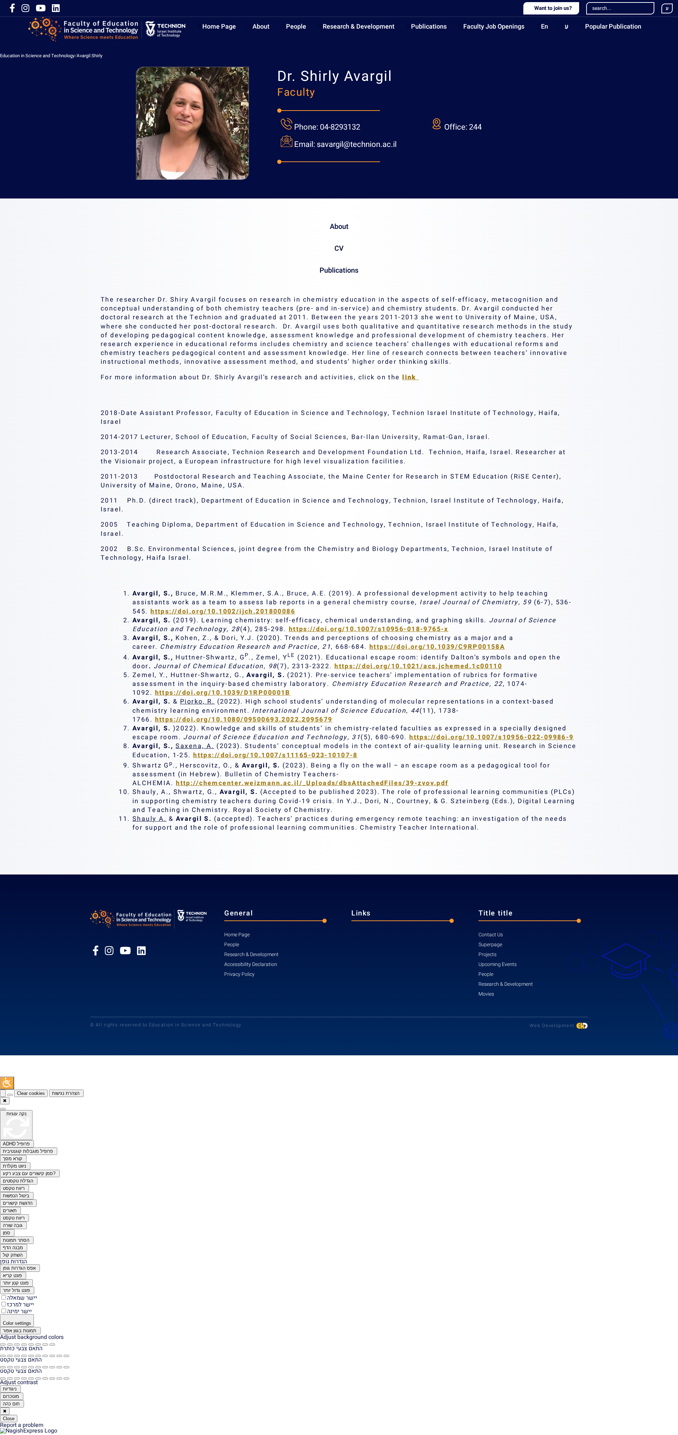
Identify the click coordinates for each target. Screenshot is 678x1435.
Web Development (553, 1025)
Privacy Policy (239, 974)
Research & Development (358, 26)
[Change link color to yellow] (52, 1378)
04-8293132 (340, 127)
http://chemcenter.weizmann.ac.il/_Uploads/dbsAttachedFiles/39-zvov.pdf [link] (312, 783)
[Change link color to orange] (38, 1378)
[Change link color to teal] (45, 1378)
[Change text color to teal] (45, 1367)
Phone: (307, 127)
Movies (486, 994)
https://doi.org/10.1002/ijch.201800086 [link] (222, 611)
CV (339, 248)
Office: (456, 127)
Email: (305, 144)
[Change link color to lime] (66, 1378)
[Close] (3, 1093)
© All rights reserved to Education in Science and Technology (165, 1024)
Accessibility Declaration (250, 964)
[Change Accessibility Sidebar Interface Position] (10, 1095)
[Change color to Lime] (66, 1356)
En (544, 26)
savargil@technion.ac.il (357, 144)
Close (8, 1418)
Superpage (490, 944)
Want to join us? (552, 8)
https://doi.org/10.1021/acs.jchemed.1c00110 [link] (418, 666)
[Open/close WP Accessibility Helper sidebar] (7, 1083)
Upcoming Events (497, 964)
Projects (487, 954)
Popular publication (613, 26)
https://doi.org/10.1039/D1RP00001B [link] (223, 693)
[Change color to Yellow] (52, 1356)
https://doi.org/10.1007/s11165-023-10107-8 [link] (275, 755)
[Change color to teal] (45, 1356)
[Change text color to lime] (66, 1367)
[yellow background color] (45, 1345)
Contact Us (490, 934)
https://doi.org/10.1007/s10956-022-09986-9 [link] (491, 737)
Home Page (219, 26)
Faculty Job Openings (493, 26)
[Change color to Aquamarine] (59, 1356)
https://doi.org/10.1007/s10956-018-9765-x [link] (368, 629)
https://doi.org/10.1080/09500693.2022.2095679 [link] (244, 719)
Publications (429, 26)
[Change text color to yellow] (52, 1367)
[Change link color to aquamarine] (59, 1378)
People (296, 26)
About (260, 26)
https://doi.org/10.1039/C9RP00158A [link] (437, 647)
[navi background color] (52, 1345)
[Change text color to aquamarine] (59, 1367)
